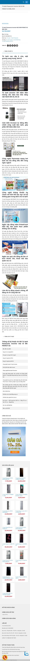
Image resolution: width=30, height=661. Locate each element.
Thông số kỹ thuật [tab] (9, 336)
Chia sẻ (4, 45)
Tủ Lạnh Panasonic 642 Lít (7, 41)
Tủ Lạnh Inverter (9, 39)
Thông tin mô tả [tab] (8, 51)
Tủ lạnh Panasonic (14, 37)
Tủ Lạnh (8, 37)
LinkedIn (12, 45)
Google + (15, 45)
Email (17, 45)
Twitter (10, 45)
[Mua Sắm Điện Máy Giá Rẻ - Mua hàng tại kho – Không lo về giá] (6, 2)
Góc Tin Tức (5, 614)
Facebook (8, 45)
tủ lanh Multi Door (16, 39)
